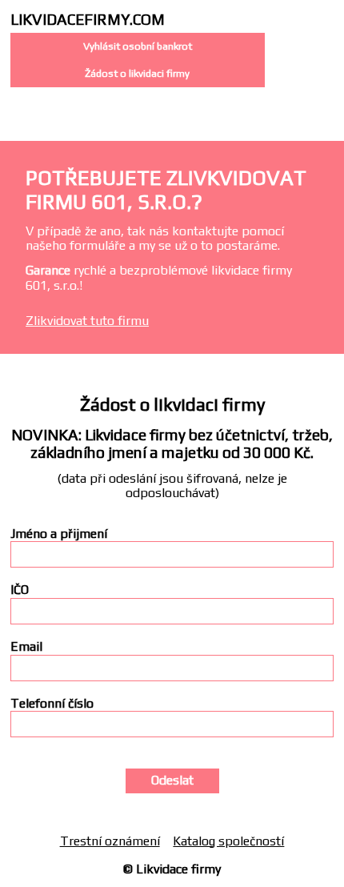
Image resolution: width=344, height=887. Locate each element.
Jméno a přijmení (58, 534)
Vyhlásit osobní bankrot (137, 46)
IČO (19, 590)
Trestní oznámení (110, 841)
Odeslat (172, 780)
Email (26, 647)
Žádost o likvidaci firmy (137, 73)
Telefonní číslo (52, 703)
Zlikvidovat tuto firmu (87, 320)
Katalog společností (228, 841)
